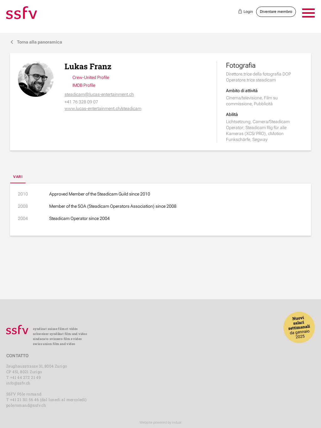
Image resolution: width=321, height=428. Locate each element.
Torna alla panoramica (36, 41)
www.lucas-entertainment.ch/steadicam (103, 108)
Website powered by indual (160, 422)
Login (245, 11)
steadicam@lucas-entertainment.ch (99, 94)
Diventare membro (276, 11)
